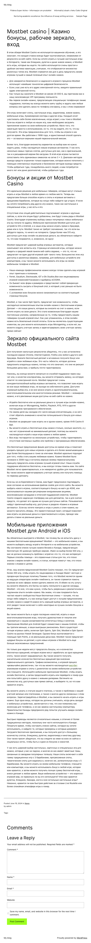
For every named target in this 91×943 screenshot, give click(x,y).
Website (11, 900)
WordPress (82, 938)
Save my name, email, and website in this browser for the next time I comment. (42, 913)
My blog (7, 5)
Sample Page (81, 16)
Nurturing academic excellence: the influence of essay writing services (43, 16)
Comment (12, 849)
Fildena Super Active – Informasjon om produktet (30, 10)
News (27, 803)
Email (10, 888)
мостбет (73, 665)
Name (10, 877)
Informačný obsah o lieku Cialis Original (70, 10)
